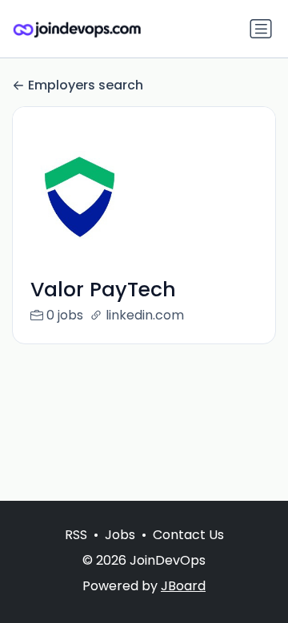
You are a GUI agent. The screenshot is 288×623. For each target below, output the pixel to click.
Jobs (120, 535)
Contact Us (188, 535)
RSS (76, 535)
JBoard (183, 586)
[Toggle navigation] (261, 29)
